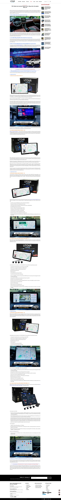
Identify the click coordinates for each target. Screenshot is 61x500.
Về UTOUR (19, 1)
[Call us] (13, 496)
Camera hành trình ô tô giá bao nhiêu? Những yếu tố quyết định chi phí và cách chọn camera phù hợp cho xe (48, 8)
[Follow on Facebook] (10, 496)
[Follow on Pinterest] (14, 496)
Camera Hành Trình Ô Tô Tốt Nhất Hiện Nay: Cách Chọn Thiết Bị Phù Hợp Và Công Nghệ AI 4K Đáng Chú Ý (48, 38)
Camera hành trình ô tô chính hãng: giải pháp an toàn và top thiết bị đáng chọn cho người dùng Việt (48, 25)
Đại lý (34, 1)
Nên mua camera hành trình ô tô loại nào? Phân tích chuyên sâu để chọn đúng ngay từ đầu (48, 16)
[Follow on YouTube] (15, 496)
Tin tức (31, 1)
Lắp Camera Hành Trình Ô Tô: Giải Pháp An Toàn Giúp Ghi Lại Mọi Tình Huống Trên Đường (48, 34)
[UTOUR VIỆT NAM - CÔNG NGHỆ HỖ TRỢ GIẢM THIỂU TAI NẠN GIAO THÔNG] (13, 1)
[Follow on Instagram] (11, 496)
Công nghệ (24, 5)
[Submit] (50, 1)
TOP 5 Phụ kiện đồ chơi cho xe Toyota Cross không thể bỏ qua (27, 69)
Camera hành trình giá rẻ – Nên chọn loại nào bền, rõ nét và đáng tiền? (48, 48)
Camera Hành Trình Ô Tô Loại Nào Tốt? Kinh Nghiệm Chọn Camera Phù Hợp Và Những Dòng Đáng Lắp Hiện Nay (48, 29)
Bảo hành (40, 1)
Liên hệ (37, 1)
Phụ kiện (27, 1)
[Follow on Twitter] (12, 496)
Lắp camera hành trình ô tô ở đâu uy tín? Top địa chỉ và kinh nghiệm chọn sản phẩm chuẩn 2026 (48, 12)
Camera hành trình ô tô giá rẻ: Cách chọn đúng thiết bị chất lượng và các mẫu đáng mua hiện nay (48, 21)
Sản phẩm (23, 1)
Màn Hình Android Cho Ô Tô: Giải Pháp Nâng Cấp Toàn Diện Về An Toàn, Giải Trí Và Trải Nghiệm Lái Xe (48, 43)
